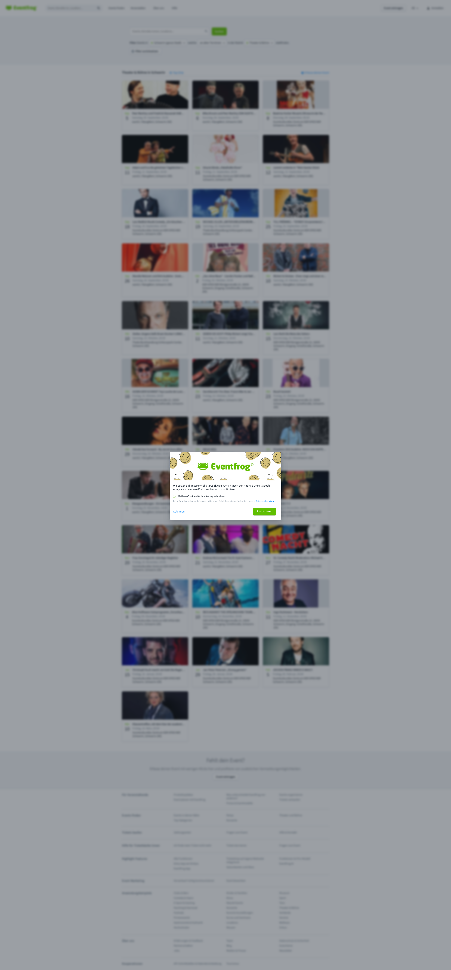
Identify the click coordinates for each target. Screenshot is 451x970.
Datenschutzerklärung (266, 501)
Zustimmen (264, 511)
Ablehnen (179, 511)
